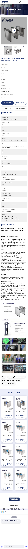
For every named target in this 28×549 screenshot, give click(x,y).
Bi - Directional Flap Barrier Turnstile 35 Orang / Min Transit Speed (7, 484)
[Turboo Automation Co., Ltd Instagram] (8, 509)
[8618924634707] (22, 509)
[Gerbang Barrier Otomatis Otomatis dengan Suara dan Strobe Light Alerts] (14, 30)
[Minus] (26, 512)
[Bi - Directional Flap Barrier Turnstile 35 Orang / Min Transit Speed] (7, 474)
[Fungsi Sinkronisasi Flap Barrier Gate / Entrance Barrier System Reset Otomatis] (20, 426)
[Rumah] (14, 501)
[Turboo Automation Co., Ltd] (5, 2)
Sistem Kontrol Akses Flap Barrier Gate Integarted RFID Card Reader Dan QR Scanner (7, 460)
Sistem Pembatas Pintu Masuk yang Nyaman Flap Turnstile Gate (20, 484)
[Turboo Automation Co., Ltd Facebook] (4, 509)
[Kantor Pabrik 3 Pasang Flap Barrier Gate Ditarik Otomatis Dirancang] (7, 403)
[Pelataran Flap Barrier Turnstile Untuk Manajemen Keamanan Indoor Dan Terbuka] (20, 450)
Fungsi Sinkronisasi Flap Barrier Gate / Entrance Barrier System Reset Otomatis (21, 436)
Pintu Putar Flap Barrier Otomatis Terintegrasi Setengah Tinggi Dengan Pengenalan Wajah (7, 436)
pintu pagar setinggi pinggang (11, 380)
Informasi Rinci (8, 108)
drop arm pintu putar (8, 384)
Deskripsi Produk (20, 108)
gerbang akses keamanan (16, 377)
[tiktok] (19, 509)
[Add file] (2, 546)
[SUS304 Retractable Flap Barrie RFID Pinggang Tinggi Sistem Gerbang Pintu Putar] (20, 403)
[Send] (26, 546)
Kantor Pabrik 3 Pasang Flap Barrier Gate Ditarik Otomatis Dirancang (7, 412)
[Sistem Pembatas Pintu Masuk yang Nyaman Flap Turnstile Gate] (20, 474)
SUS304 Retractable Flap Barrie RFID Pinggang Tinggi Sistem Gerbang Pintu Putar (20, 412)
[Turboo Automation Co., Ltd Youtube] (15, 509)
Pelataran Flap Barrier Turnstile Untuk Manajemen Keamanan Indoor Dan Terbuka (20, 460)
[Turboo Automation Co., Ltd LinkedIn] (11, 509)
